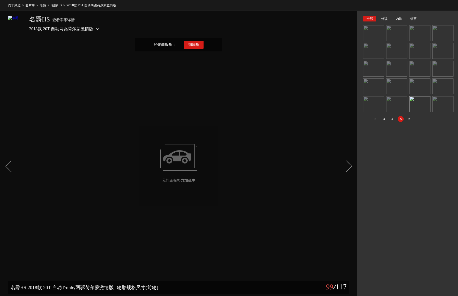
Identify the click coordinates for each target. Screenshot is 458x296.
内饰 (399, 19)
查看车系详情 (63, 20)
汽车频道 (14, 5)
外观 (384, 19)
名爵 (43, 5)
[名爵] (16, 24)
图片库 (30, 5)
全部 (370, 19)
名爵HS (56, 5)
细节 (413, 19)
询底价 (193, 45)
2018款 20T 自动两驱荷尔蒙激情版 (91, 5)
